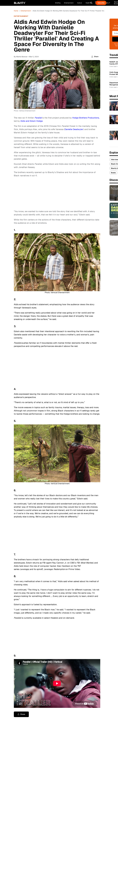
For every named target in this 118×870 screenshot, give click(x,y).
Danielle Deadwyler (74, 129)
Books (113, 173)
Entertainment (26, 11)
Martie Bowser (21, 57)
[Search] (91, 3)
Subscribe (101, 3)
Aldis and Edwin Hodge (31, 121)
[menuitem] (88, 3)
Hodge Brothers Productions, (85, 117)
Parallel (38, 117)
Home (16, 11)
